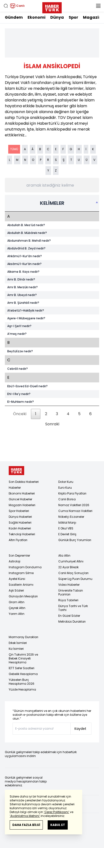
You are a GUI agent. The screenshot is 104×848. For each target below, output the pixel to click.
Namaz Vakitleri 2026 (73, 505)
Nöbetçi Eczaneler (71, 517)
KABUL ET (57, 825)
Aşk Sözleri (16, 590)
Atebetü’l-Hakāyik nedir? (25, 311)
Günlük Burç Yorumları (74, 540)
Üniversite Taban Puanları (70, 592)
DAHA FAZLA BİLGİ (26, 825)
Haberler (15, 488)
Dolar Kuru (65, 482)
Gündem (14, 17)
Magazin (92, 17)
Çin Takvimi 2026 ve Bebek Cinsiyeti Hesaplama (23, 658)
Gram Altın (16, 602)
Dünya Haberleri (20, 517)
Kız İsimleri (16, 649)
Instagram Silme (21, 573)
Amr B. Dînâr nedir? (21, 279)
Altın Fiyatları (18, 540)
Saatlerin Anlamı (21, 585)
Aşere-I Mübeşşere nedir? (26, 318)
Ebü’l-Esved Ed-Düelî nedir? (27, 386)
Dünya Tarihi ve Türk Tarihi (73, 608)
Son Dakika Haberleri (24, 482)
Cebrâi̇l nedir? (17, 369)
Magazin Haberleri (22, 505)
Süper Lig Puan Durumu (75, 579)
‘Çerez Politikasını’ (56, 812)
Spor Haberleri (19, 511)
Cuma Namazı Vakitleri (75, 511)
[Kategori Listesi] (98, 6)
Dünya (57, 17)
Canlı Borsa (67, 499)
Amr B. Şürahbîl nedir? (23, 303)
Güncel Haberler (20, 499)
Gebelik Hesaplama (23, 674)
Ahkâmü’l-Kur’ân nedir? (24, 256)
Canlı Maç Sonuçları (73, 573)
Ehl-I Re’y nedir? (18, 394)
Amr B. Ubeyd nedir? (22, 295)
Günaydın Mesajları (23, 596)
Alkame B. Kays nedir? (23, 272)
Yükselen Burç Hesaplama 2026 (21, 682)
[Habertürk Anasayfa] (52, 7)
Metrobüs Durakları (72, 621)
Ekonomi (36, 17)
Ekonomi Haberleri (22, 493)
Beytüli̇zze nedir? (20, 351)
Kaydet (80, 728)
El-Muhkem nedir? (20, 402)
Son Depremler (19, 555)
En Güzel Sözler (69, 616)
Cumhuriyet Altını (70, 561)
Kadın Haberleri (20, 528)
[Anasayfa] (16, 470)
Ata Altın (64, 555)
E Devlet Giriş (67, 534)
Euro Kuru (65, 488)
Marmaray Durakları (23, 637)
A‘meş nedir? (17, 334)
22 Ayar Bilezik (68, 567)
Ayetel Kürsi (17, 579)
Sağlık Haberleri (20, 522)
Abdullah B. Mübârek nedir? (27, 233)
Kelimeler (52, 203)
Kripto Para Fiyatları (72, 493)
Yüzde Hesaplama (22, 689)
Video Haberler (69, 585)
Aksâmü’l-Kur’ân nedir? (24, 264)
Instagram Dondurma (25, 567)
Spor (73, 17)
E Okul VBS (65, 528)
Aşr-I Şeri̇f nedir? (19, 326)
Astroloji (14, 561)
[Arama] (6, 6)
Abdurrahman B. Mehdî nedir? (29, 241)
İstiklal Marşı (67, 522)
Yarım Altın (16, 614)
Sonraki (52, 424)
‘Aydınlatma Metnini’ (25, 816)
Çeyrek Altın (17, 608)
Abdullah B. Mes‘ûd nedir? (26, 225)
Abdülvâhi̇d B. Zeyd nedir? (26, 248)
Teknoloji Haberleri (22, 534)
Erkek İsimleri (18, 643)
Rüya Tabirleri (68, 600)
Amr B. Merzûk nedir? (22, 287)
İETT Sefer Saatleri (21, 668)
